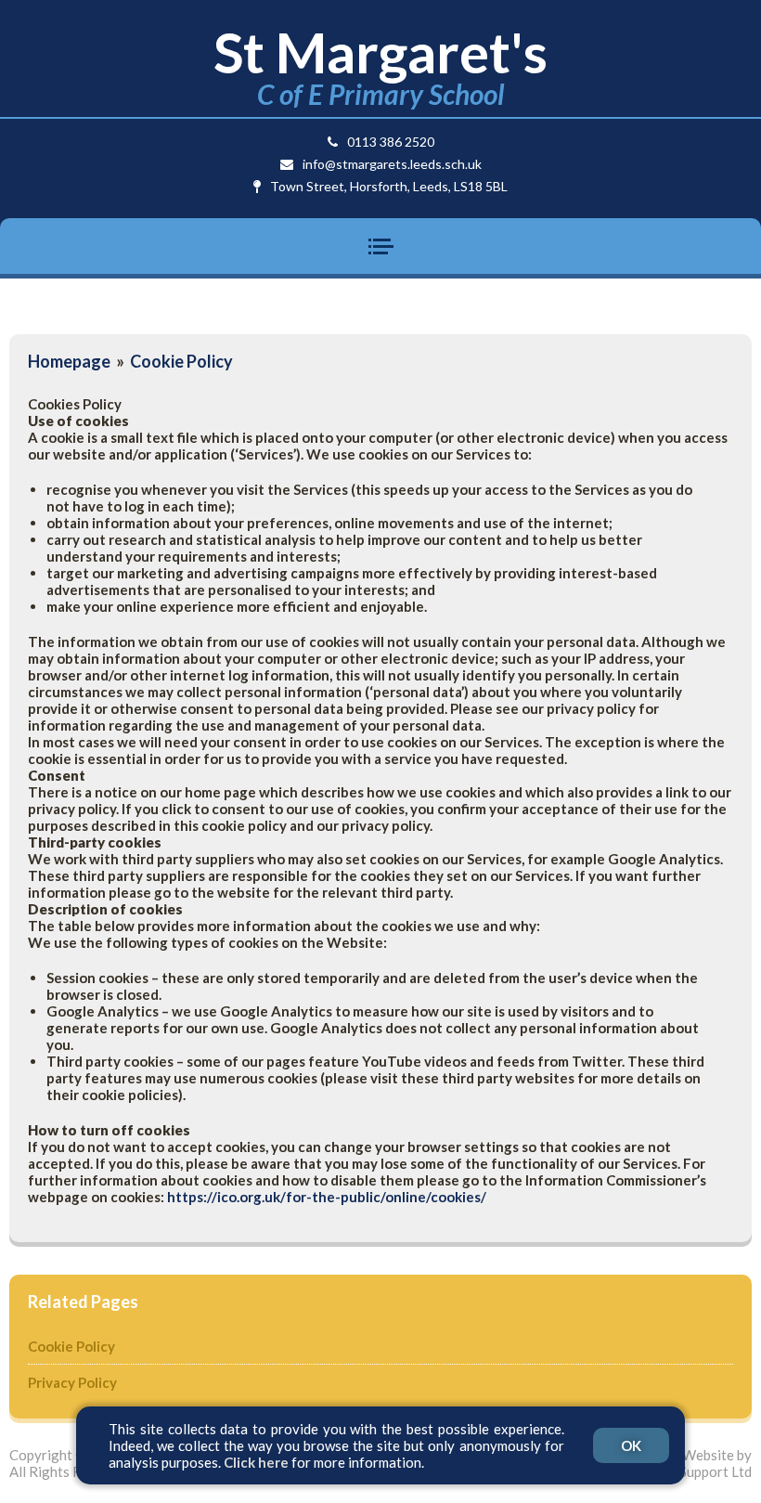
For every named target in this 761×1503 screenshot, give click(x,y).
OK (631, 1445)
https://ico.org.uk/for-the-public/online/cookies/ (326, 1196)
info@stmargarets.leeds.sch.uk (392, 164)
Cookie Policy (181, 361)
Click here (256, 1462)
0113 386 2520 (390, 141)
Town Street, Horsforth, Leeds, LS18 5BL (389, 186)
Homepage (69, 361)
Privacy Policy (72, 1382)
